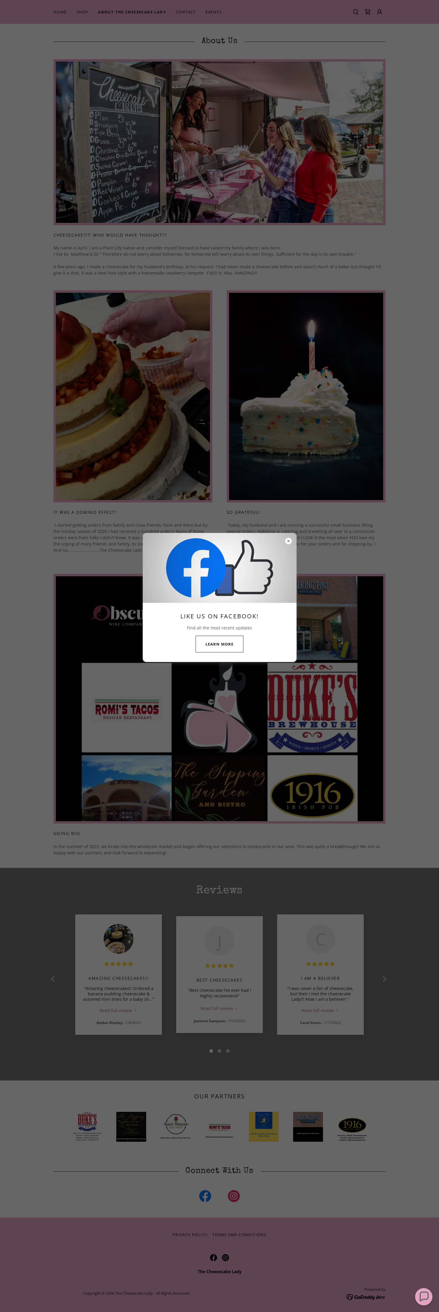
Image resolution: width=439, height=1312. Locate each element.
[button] (423, 1296)
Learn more (219, 644)
